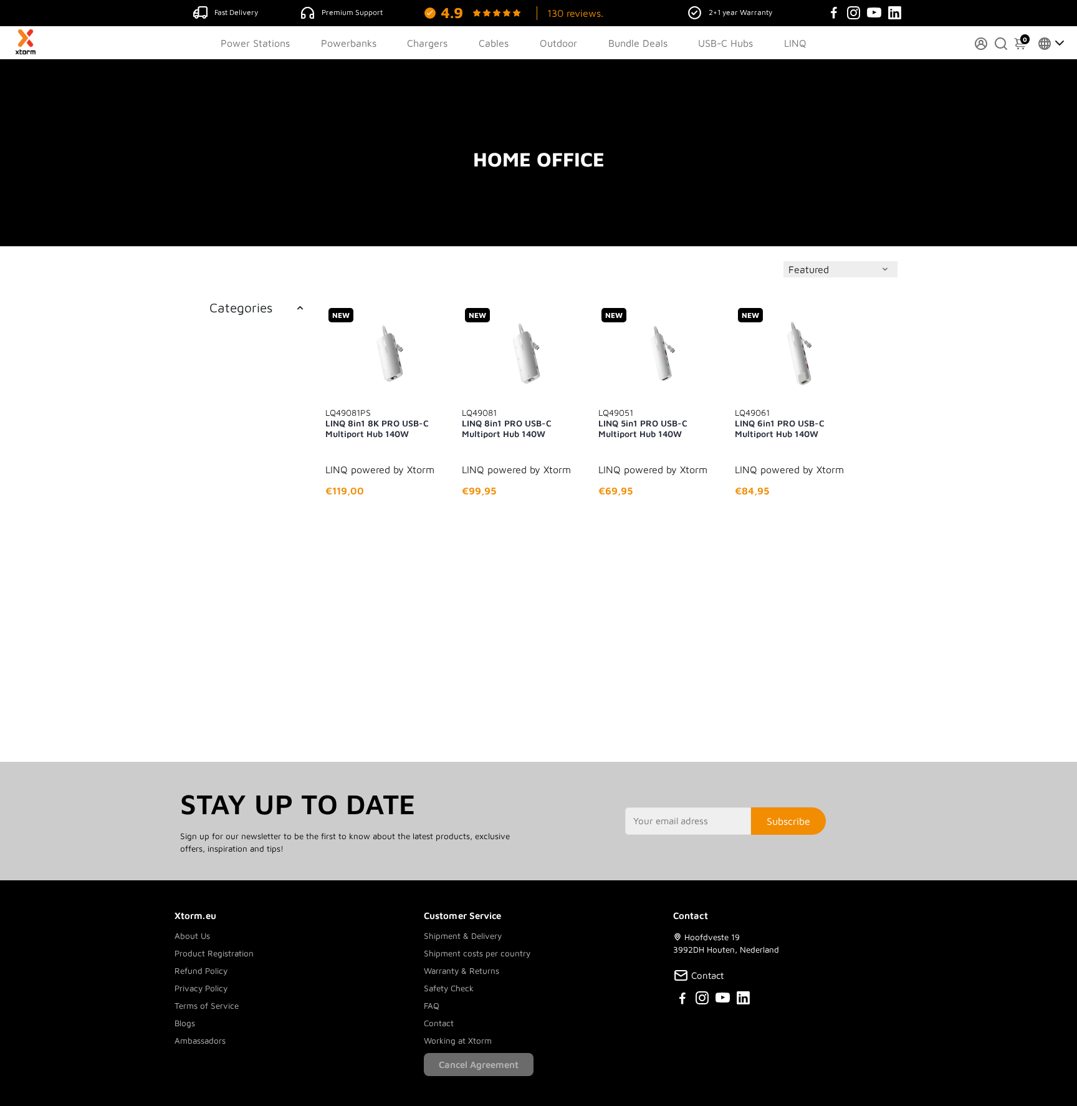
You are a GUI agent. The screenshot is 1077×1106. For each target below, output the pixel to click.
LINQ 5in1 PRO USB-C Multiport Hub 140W (642, 422)
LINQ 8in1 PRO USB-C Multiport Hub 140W (507, 422)
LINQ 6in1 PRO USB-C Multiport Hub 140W (780, 422)
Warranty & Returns (461, 971)
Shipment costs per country (477, 953)
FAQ (431, 1006)
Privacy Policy (201, 988)
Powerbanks (348, 43)
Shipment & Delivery (463, 936)
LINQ (795, 43)
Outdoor (558, 43)
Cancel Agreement (479, 1064)
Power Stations (255, 43)
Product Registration (214, 953)
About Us (192, 936)
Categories (240, 307)
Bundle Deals (638, 43)
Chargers (427, 43)
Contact (439, 1023)
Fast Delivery (236, 12)
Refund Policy (201, 971)
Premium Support (352, 12)
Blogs (185, 1023)
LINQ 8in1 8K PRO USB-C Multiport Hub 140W (377, 422)
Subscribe (788, 821)
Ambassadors (200, 1041)
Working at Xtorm (458, 1041)
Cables (494, 43)
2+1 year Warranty (740, 12)
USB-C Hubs (725, 43)
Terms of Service (207, 1006)
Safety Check (449, 988)
